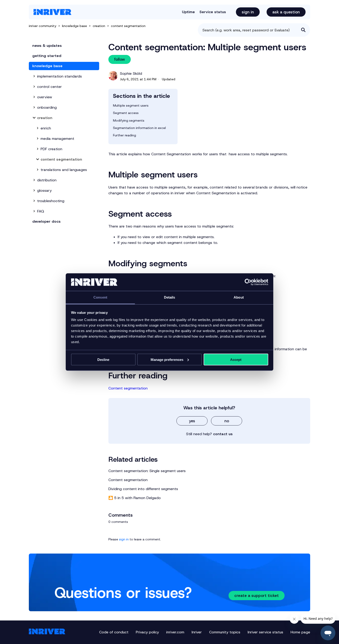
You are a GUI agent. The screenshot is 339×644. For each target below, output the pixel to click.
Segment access (126, 113)
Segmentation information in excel (139, 128)
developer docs (46, 221)
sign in (124, 539)
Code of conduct (113, 632)
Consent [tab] (100, 297)
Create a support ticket (256, 595)
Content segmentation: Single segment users (147, 470)
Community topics (224, 632)
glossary (44, 190)
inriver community (42, 26)
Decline (103, 359)
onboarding (47, 107)
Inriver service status (265, 632)
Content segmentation (128, 388)
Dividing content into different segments (143, 488)
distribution (46, 180)
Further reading (124, 135)
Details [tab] (169, 297)
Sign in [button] (248, 12)
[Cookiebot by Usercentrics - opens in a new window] (248, 282)
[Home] (52, 12)
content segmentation (128, 26)
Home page (300, 632)
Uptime (188, 11)
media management (57, 138)
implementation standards (59, 76)
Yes (192, 420)
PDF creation (51, 149)
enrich (46, 128)
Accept (235, 359)
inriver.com (175, 632)
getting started (46, 55)
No (226, 420)
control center (49, 86)
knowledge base (74, 26)
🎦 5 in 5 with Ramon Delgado (134, 497)
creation (99, 26)
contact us (223, 433)
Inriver (197, 632)
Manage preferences (167, 359)
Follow (119, 59)
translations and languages (64, 169)
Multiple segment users (131, 105)
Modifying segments (128, 120)
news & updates (47, 45)
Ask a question (286, 12)
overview (44, 97)
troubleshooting (50, 200)
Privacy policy (147, 632)
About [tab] (239, 297)
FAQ (40, 211)
